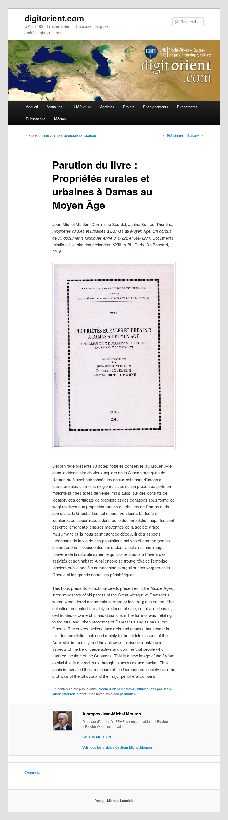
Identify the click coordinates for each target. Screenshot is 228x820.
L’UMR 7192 (81, 106)
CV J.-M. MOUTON (96, 736)
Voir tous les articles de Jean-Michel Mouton (119, 747)
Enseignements (155, 106)
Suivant (195, 135)
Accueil (32, 106)
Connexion (32, 772)
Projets (129, 106)
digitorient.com (54, 18)
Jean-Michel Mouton (80, 135)
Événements (187, 106)
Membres (106, 106)
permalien (128, 693)
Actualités (54, 106)
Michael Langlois (120, 800)
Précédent (173, 135)
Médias (60, 118)
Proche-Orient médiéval (116, 688)
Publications (36, 118)
